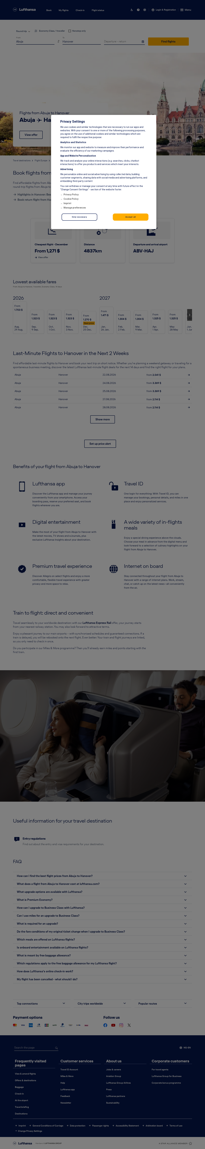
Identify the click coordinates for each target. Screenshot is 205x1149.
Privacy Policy (71, 194)
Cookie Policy (71, 199)
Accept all (130, 217)
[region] (103, 172)
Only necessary (79, 217)
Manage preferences (75, 207)
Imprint (67, 203)
